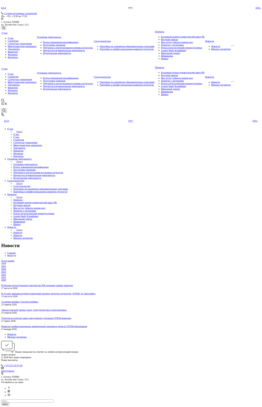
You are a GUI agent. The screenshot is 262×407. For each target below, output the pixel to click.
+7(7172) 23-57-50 (13, 365)
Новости (209, 41)
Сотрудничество (102, 41)
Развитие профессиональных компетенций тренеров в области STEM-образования (44, 326)
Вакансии (13, 52)
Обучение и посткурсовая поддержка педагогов (68, 47)
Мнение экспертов (221, 49)
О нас (5, 33)
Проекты (159, 31)
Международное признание (22, 46)
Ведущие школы (169, 39)
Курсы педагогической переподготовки (181, 47)
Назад (20, 131)
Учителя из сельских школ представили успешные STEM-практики (36, 318)
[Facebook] (8, 388)
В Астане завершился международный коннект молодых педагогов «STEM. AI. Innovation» (48, 293)
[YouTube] (8, 395)
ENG (258, 8)
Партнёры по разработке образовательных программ (127, 46)
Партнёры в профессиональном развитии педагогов (127, 49)
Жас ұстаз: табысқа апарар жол (177, 42)
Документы (14, 49)
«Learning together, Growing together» (20, 302)
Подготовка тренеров (54, 45)
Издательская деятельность (57, 53)
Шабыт (164, 58)
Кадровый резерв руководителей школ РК (183, 36)
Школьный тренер (170, 53)
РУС (130, 121)
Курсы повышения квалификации (60, 42)
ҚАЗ (3, 8)
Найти (5, 404)
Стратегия (13, 41)
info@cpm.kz (7, 371)
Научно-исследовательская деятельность (64, 50)
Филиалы (13, 54)
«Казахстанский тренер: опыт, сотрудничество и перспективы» (34, 310)
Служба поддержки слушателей (20, 13)
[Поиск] (3, 28)
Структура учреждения (20, 43)
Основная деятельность (49, 37)
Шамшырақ (167, 56)
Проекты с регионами (172, 45)
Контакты (13, 57)
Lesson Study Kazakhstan (173, 50)
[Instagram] (8, 392)
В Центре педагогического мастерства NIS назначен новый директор (37, 285)
